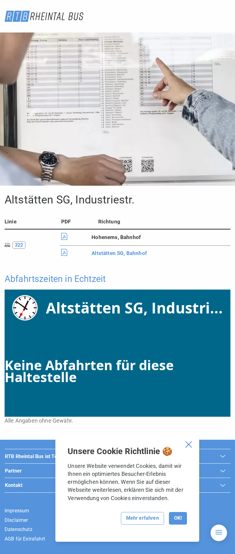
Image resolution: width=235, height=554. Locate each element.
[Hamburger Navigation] (218, 533)
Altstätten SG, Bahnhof (119, 253)
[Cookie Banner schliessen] (188, 444)
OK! (178, 518)
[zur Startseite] (44, 16)
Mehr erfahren (142, 518)
